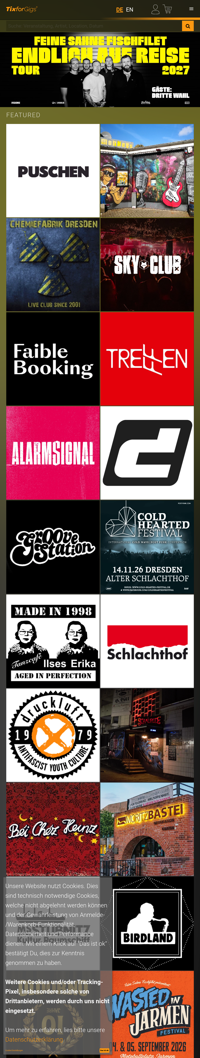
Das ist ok (104, 1050)
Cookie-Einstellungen (14, 1050)
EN (129, 9)
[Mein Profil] (156, 8)
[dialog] (57, 966)
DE (119, 9)
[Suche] (188, 26)
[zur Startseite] (21, 8)
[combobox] (94, 26)
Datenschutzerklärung (34, 1039)
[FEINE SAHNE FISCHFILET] (100, 69)
